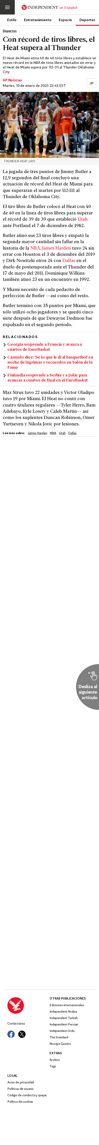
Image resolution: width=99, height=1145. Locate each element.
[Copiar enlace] (91, 83)
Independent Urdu (62, 1031)
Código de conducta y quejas (27, 1095)
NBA (35, 248)
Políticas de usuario (20, 1089)
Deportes (87, 20)
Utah (83, 219)
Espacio (65, 20)
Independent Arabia (63, 1012)
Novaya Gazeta (60, 1044)
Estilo (12, 20)
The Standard (59, 1037)
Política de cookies (20, 1102)
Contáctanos (16, 1023)
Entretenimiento (38, 20)
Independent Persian (64, 1024)
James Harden (56, 248)
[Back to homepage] (28, 1005)
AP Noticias (12, 80)
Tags (53, 1066)
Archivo (55, 1060)
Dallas (68, 261)
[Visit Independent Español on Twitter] (22, 1034)
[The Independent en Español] (49, 7)
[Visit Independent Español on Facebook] (11, 1034)
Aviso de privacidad (20, 1082)
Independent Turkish (64, 1018)
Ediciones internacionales (67, 1005)
